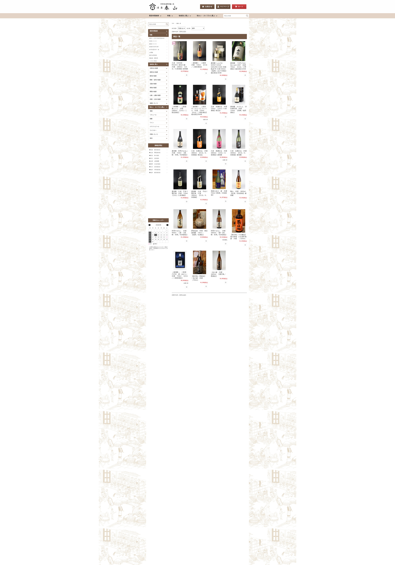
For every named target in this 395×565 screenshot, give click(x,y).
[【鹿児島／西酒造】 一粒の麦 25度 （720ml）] (199, 262)
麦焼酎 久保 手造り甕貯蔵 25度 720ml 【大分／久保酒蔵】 (180, 193)
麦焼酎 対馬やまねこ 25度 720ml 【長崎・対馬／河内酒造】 (181, 153)
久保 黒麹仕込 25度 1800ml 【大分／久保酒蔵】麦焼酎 (220, 153)
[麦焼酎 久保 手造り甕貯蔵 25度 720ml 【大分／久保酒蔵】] (180, 179)
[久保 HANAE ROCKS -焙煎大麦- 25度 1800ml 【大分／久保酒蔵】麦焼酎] (180, 51)
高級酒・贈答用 (153, 58)
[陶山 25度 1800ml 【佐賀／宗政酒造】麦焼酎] (238, 179)
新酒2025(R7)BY (154, 46)
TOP (173, 23)
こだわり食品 (153, 61)
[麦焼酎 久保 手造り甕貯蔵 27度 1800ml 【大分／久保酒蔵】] (199, 179)
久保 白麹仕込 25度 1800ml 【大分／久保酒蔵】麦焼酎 (239, 153)
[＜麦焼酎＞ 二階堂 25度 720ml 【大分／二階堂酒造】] (199, 51)
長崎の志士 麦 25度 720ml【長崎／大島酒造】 (220, 193)
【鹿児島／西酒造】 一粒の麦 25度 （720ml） (199, 278)
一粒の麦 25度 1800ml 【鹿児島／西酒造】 (218, 274)
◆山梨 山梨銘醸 (154, 161)
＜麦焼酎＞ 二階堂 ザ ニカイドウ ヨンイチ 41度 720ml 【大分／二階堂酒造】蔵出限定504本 (199, 110)
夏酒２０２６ (153, 44)
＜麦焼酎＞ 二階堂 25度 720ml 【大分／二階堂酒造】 (199, 65)
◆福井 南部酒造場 (154, 172)
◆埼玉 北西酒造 (154, 158)
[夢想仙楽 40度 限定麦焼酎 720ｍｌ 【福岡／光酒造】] (199, 219)
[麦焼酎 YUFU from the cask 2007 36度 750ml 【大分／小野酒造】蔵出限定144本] (238, 51)
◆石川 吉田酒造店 (154, 167)
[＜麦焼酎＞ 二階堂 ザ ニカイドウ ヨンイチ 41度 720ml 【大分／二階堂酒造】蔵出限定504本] (199, 95)
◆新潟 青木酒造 (154, 155)
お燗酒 (151, 52)
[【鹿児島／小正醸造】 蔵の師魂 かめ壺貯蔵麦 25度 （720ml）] (238, 221)
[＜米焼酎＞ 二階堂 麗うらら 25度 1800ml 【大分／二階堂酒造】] (180, 95)
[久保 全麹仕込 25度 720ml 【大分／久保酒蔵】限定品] (219, 95)
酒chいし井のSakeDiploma (156, 38)
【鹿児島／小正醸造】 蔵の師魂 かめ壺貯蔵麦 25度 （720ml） (239, 236)
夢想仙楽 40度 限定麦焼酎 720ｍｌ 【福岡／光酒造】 (199, 233)
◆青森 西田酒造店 (154, 150)
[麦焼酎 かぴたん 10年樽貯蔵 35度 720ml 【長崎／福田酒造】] (238, 95)
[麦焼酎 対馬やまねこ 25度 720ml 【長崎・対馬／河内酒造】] (180, 139)
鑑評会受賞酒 (153, 55)
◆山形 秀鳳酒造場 (154, 152)
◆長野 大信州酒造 (154, 164)
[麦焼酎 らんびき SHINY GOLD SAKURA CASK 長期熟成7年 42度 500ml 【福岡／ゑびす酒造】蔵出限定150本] (219, 51)
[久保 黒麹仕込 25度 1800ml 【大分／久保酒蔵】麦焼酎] (219, 139)
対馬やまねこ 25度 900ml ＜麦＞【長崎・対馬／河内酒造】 (180, 233)
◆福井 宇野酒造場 (154, 169)
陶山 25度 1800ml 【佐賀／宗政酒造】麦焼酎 (238, 193)
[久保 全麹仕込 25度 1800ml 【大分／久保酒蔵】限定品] (199, 139)
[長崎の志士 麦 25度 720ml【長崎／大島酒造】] (219, 179)
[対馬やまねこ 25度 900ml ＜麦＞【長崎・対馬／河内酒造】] (180, 219)
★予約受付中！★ (154, 49)
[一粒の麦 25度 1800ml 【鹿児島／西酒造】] (219, 260)
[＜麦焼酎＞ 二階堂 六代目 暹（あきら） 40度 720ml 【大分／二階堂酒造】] (180, 260)
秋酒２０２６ (153, 41)
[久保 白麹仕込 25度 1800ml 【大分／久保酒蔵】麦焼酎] (238, 139)
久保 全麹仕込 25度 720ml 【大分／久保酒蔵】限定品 (220, 108)
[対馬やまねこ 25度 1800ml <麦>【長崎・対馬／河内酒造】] (219, 219)
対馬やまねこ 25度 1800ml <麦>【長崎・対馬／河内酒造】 (219, 233)
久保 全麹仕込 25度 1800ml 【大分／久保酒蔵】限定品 (200, 153)
